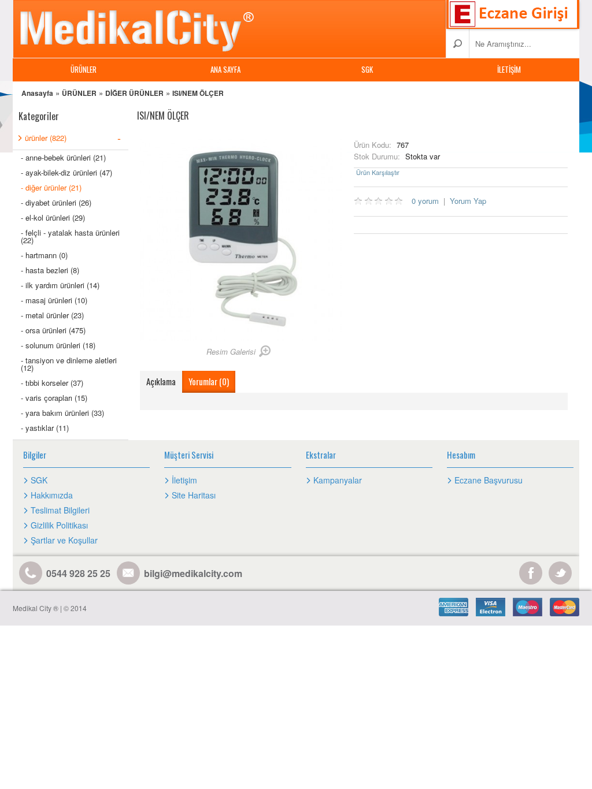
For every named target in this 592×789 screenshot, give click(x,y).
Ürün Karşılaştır (377, 172)
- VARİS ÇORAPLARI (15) (54, 397)
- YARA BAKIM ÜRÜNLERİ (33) (62, 412)
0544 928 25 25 (78, 573)
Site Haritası (194, 495)
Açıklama (161, 381)
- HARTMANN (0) (44, 255)
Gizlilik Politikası (59, 525)
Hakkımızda (52, 495)
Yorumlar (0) (208, 381)
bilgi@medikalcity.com (193, 573)
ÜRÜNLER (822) (73, 137)
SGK (367, 69)
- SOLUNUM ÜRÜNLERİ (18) (58, 345)
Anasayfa (37, 93)
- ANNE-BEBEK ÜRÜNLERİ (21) (63, 157)
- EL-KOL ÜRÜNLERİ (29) (53, 217)
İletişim (509, 69)
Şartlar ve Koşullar (64, 540)
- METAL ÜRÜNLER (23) (52, 315)
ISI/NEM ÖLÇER (198, 93)
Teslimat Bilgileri (60, 510)
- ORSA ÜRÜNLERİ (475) (53, 330)
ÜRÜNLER (84, 69)
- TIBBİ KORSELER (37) (52, 382)
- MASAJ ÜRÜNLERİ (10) (54, 300)
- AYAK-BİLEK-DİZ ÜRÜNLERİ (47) (66, 172)
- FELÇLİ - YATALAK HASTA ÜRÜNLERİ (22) (70, 236)
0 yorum (425, 200)
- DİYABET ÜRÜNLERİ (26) (56, 202)
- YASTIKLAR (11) (45, 427)
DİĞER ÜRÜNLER (134, 93)
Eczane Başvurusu (488, 480)
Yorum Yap (468, 200)
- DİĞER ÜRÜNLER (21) (51, 187)
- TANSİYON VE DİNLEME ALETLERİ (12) (69, 364)
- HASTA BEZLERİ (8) (50, 270)
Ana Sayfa (225, 69)
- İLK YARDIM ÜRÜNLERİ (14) (60, 285)
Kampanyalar (337, 480)
